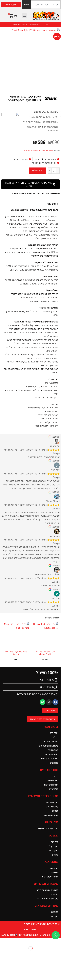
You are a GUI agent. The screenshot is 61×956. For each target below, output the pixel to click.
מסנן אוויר (54, 868)
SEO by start (8, 934)
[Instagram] (49, 702)
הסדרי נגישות (30, 929)
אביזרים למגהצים (50, 815)
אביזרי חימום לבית (50, 876)
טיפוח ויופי (24, 24)
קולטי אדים (53, 789)
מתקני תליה (53, 850)
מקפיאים (54, 911)
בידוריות (54, 841)
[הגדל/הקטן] (58, 943)
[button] (24, 15)
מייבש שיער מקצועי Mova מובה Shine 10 (16, 652)
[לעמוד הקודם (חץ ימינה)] (58, 953)
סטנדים (55, 854)
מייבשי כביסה (52, 802)
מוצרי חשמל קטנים (38, 150)
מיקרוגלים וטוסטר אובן (48, 745)
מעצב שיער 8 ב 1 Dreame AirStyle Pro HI (45, 652)
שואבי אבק (53, 872)
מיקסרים (54, 894)
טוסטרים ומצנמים (50, 741)
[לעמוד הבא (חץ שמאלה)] (52, 953)
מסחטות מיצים (51, 754)
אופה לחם (54, 732)
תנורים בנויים (52, 780)
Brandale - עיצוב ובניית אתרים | (33, 934)
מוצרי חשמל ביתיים (34, 24)
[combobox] (46, 4)
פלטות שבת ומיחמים (49, 758)
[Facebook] (55, 702)
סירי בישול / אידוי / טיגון (48, 828)
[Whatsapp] (42, 702)
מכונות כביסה (52, 806)
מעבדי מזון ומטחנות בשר (47, 898)
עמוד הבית (45, 24)
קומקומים (54, 762)
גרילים (55, 737)
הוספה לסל (37, 170)
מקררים (54, 916)
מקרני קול (54, 846)
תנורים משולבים (51, 784)
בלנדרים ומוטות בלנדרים (47, 890)
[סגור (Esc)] (40, 943)
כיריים (55, 776)
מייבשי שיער (16, 24)
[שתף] (46, 943)
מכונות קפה (53, 750)
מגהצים (54, 810)
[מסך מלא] (52, 943)
